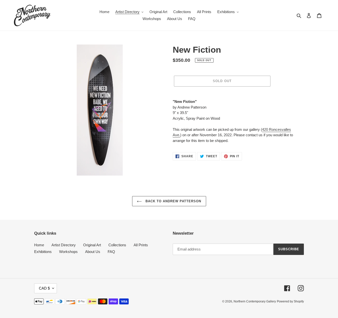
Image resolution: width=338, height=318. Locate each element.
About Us (92, 252)
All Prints (141, 245)
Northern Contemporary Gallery (255, 301)
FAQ (111, 252)
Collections (117, 245)
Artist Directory (63, 245)
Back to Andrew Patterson (172, 201)
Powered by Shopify (290, 301)
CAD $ (44, 288)
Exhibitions (43, 252)
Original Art (92, 245)
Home (39, 245)
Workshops (68, 252)
